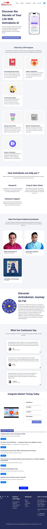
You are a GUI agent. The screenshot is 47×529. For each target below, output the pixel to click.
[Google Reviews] (5, 496)
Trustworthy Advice (10, 97)
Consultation (28, 3)
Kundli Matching (15, 502)
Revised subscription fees (9, 469)
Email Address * (29, 402)
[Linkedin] (7, 496)
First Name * (28, 407)
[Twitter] (2, 496)
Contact (22, 3)
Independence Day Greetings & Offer (13, 434)
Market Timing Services (33, 126)
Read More (3, 438)
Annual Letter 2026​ (10, 126)
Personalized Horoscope (11, 71)
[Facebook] (0, 496)
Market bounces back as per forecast (13, 477)
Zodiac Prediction (16, 505)
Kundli (34, 3)
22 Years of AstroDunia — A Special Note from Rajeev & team (21, 442)
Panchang (14, 503)
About (17, 3)
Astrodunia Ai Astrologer (11, 279)
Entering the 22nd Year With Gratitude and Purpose (18, 450)
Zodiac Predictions (31, 71)
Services (39, 3)
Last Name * (28, 411)
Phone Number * (29, 416)
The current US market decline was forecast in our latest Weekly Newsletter (22, 459)
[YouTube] (1, 498)
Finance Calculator (9, 152)
